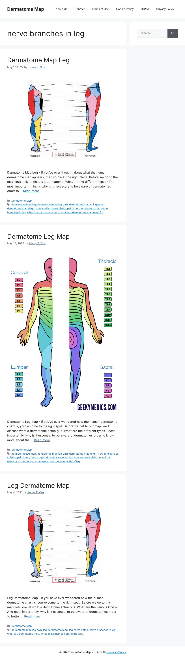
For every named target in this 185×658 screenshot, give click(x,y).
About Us (61, 9)
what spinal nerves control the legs (62, 633)
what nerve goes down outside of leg (57, 461)
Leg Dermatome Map (38, 485)
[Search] (172, 33)
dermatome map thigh (21, 208)
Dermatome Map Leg (38, 60)
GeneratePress (116, 652)
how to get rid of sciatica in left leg (52, 457)
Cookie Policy (125, 9)
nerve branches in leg (20, 461)
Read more (31, 191)
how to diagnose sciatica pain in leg (57, 208)
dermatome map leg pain (52, 204)
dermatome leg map (23, 453)
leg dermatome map (55, 629)
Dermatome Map (25, 9)
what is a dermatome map (43, 212)
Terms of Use (100, 9)
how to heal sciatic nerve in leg (92, 457)
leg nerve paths (90, 208)
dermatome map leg (23, 204)
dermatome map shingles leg (87, 204)
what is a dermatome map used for (82, 212)
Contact (80, 9)
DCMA (145, 9)
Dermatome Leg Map (38, 236)
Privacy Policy (165, 9)
